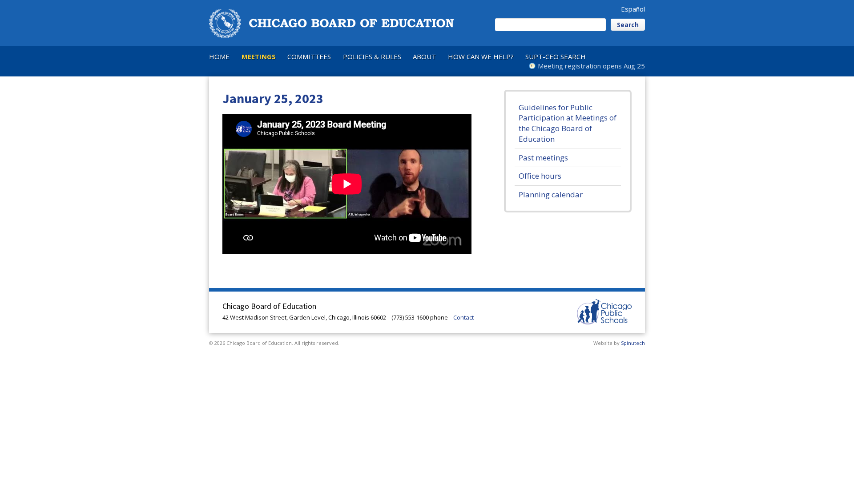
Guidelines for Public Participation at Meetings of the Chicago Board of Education (567, 123)
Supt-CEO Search (555, 56)
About (424, 56)
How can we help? (481, 56)
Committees (309, 56)
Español (633, 8)
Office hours (540, 176)
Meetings (259, 56)
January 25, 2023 (272, 98)
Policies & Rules (372, 56)
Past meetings (543, 157)
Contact (463, 317)
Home (219, 56)
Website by (619, 343)
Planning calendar (551, 194)
